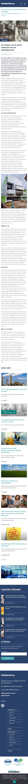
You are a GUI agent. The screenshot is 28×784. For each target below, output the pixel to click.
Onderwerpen (11, 732)
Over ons (11, 712)
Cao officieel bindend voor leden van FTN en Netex (12, 421)
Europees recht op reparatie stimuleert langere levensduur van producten (16, 630)
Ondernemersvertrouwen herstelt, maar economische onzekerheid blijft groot (13, 513)
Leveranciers (12, 717)
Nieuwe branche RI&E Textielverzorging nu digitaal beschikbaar (11, 450)
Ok (14, 781)
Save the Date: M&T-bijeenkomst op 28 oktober (15, 607)
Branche (11, 715)
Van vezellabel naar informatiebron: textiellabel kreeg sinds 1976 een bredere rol (15, 619)
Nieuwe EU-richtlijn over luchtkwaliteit (9, 482)
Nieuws (10, 729)
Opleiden (11, 723)
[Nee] (25, 778)
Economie (12, 740)
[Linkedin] (2, 705)
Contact (10, 751)
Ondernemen (12, 742)
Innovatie (11, 734)
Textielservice (11, 710)
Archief (11, 745)
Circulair (11, 737)
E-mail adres (4, 651)
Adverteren (12, 720)
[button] (24, 4)
